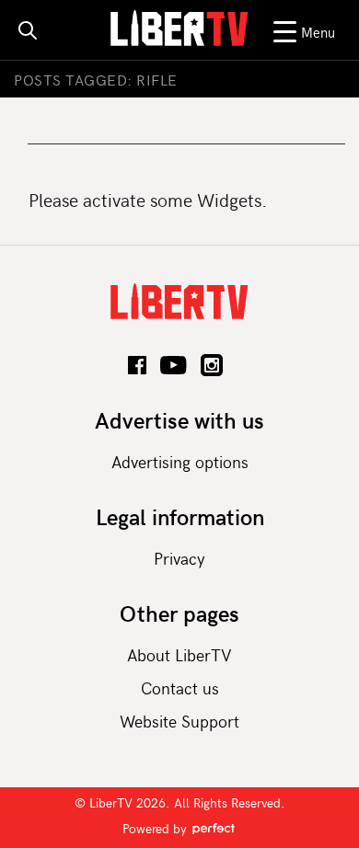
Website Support (179, 720)
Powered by (156, 828)
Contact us (180, 687)
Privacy (179, 557)
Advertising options (180, 461)
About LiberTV (179, 654)
